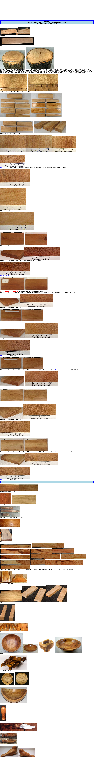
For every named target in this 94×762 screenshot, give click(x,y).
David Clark (54, 321)
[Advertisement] (47, 4)
